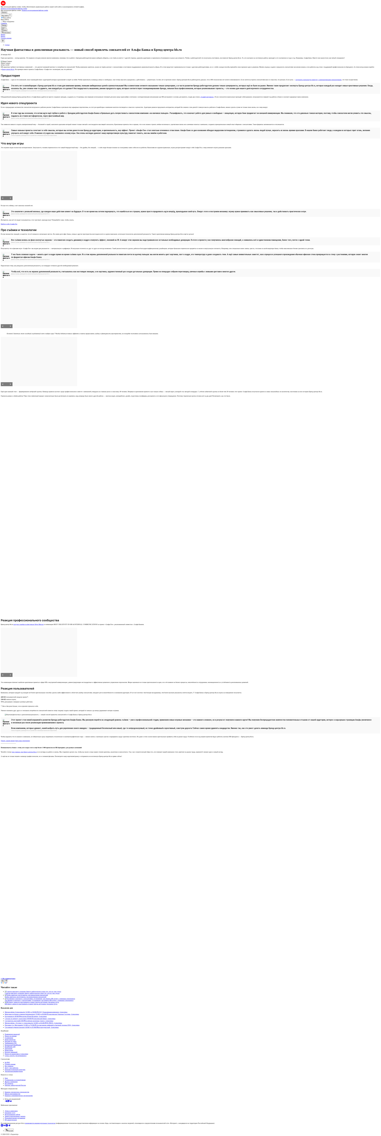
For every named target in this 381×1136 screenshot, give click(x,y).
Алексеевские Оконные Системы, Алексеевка (63, 1014)
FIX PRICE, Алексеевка (54, 1023)
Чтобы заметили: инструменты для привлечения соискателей (25, 997)
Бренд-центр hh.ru (8, 69)
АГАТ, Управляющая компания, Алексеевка (52, 1012)
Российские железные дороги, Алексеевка (39, 1021)
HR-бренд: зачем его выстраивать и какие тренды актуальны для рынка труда (31, 1004)
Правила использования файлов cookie (35, 10)
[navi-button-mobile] (3, 40)
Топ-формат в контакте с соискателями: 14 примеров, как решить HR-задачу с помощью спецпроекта (39, 1000)
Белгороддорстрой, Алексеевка (48, 1027)
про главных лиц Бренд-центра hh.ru (24, 752)
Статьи (7, 45)
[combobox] (9, 1130)
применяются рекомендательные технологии (40, 1123)
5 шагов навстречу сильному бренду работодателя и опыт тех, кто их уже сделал (32, 993)
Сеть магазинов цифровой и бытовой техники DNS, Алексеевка (57, 1025)
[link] (4, 30)
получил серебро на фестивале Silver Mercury (28, 624)
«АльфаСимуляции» (207, 97)
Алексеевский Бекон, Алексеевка (44, 1018)
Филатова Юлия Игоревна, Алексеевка (33, 1016)
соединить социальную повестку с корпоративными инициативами (318, 80)
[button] (3, 34)
